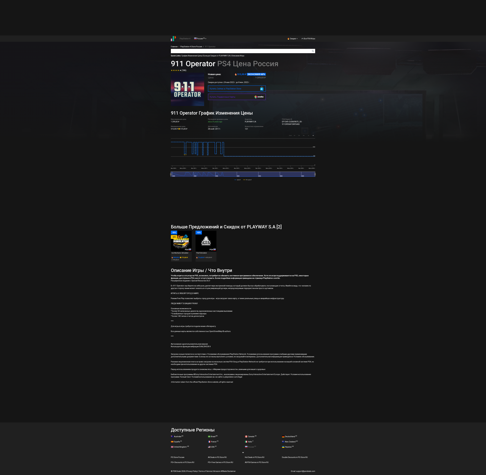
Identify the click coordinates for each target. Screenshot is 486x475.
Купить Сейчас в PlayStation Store (225, 88)
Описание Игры (237, 56)
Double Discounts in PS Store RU (295, 457)
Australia (178, 436)
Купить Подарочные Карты (222, 97)
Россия (201, 38)
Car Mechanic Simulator (179, 253)
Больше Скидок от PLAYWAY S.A (216, 56)
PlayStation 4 (185, 39)
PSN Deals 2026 (179, 471)
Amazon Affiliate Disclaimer (224, 471)
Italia (251, 441)
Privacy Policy (192, 471)
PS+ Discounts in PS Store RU (182, 462)
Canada (252, 436)
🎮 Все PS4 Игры (308, 39)
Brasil (214, 436)
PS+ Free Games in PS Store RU (220, 462)
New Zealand (291, 441)
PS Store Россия (177, 457)
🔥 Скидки (291, 39)
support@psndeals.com (305, 471)
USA (213, 447)
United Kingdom (181, 447)
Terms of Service (205, 471)
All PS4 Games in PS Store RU (257, 462)
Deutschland (291, 436)
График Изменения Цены (191, 56)
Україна (289, 447)
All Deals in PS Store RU (217, 457)
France (214, 441)
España (178, 441)
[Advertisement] (243, 17)
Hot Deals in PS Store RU (254, 457)
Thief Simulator (201, 253)
